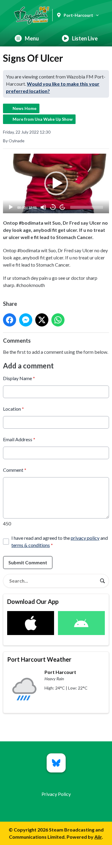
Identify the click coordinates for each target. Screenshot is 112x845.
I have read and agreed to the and (59, 541)
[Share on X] (41, 319)
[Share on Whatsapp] (58, 319)
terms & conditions (30, 545)
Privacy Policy (56, 794)
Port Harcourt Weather (39, 659)
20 (53, 207)
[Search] (102, 580)
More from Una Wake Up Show (43, 119)
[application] (56, 184)
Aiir (98, 837)
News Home (24, 108)
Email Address (19, 439)
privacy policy (85, 538)
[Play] (11, 207)
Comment (14, 470)
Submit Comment (27, 562)
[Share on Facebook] (9, 319)
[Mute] (43, 207)
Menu (32, 38)
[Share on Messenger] (25, 319)
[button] (56, 183)
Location (13, 409)
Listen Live (85, 38)
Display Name (19, 378)
